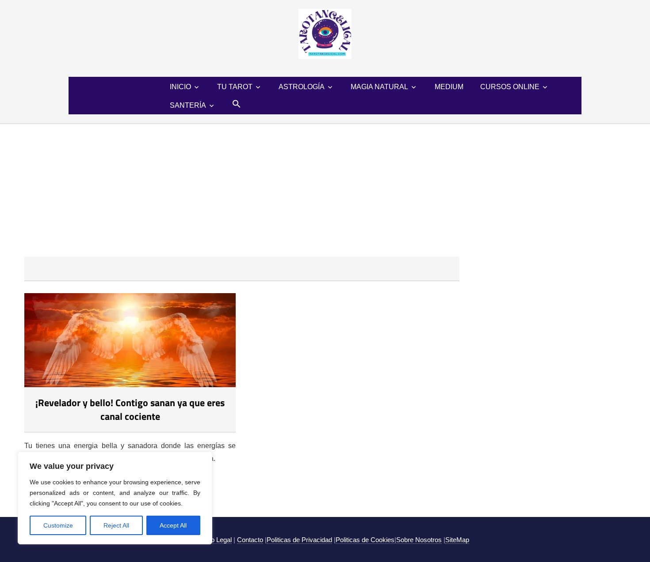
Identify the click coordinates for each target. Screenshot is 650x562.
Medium (449, 87)
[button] (236, 104)
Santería (188, 105)
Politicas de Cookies (365, 539)
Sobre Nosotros (419, 539)
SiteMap (457, 539)
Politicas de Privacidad (299, 539)
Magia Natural (379, 87)
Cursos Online (509, 87)
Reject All (116, 525)
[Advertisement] (325, 190)
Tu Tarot (234, 87)
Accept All (173, 525)
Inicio (180, 87)
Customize (58, 525)
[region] (115, 498)
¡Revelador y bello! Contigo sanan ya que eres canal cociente (130, 409)
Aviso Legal (215, 539)
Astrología (302, 87)
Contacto (250, 539)
